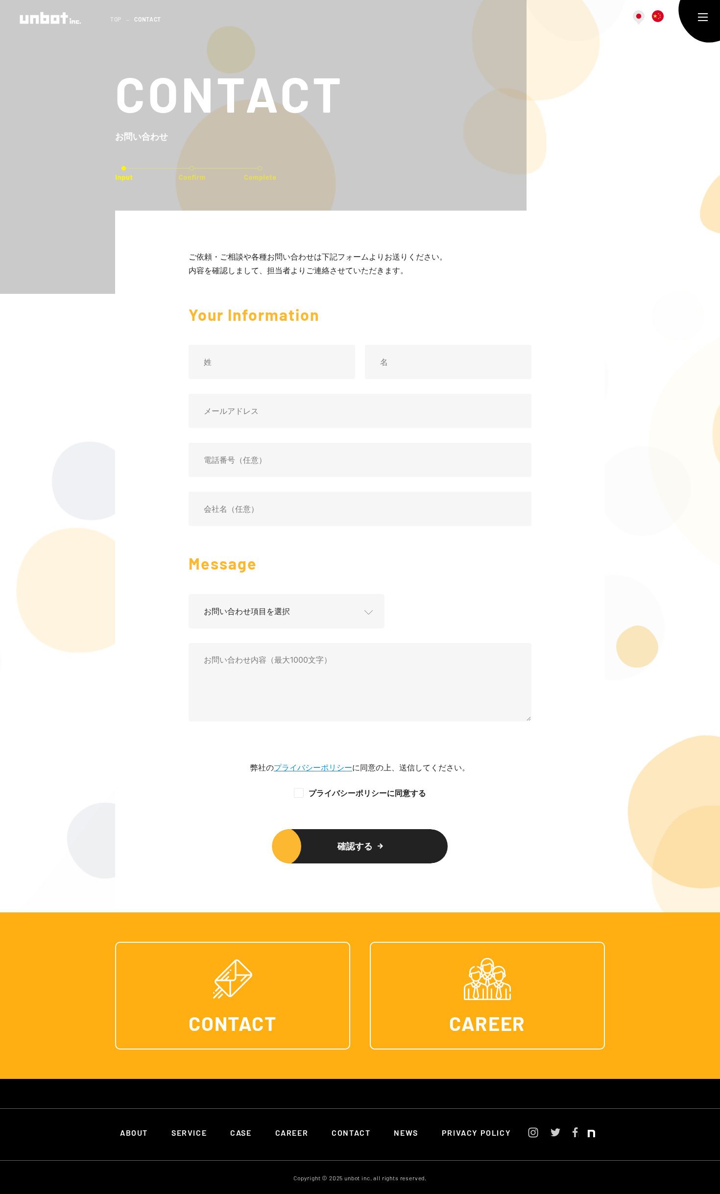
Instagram (533, 1132)
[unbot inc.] (50, 18)
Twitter (555, 1132)
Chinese (658, 16)
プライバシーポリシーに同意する (367, 793)
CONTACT (232, 1025)
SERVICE (189, 1133)
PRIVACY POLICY (476, 1133)
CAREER (487, 1025)
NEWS (406, 1133)
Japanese (639, 17)
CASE (240, 1133)
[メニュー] (703, 17)
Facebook (575, 1132)
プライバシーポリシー (313, 767)
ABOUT (134, 1133)
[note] (586, 1135)
